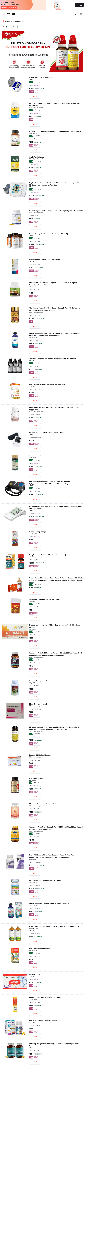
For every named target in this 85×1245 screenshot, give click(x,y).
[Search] (75, 14)
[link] (11, 14)
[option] (5, 27)
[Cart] (80, 14)
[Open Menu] (4, 14)
